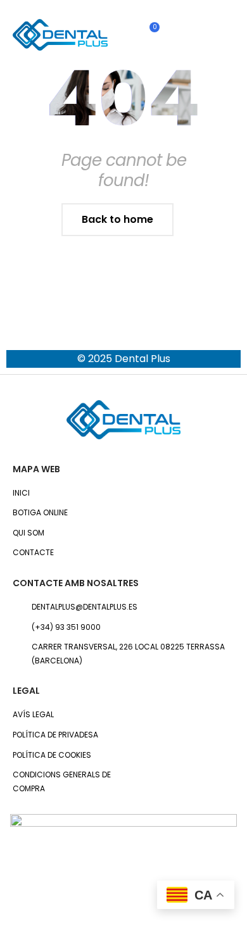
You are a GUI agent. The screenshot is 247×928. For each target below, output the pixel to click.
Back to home (117, 219)
